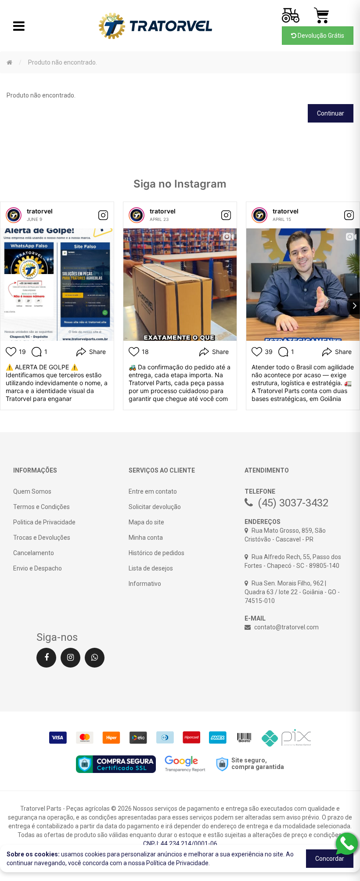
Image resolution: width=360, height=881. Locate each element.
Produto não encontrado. (62, 62)
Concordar (329, 858)
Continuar (330, 113)
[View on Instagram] (103, 215)
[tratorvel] (13, 215)
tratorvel (40, 211)
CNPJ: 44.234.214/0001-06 (180, 843)
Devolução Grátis (320, 35)
